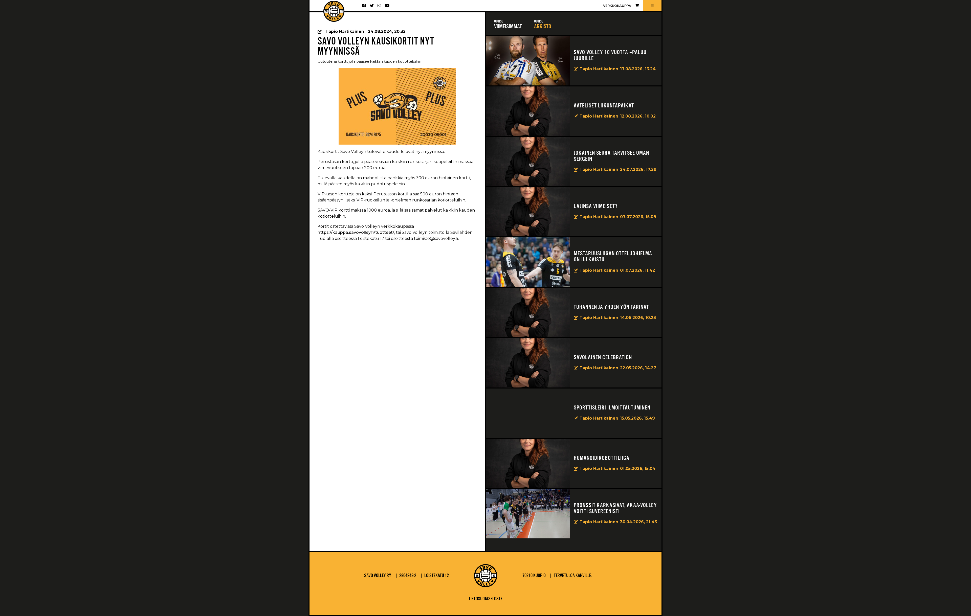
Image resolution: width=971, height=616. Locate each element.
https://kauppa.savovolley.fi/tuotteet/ (356, 232)
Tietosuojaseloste (485, 599)
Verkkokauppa (617, 6)
